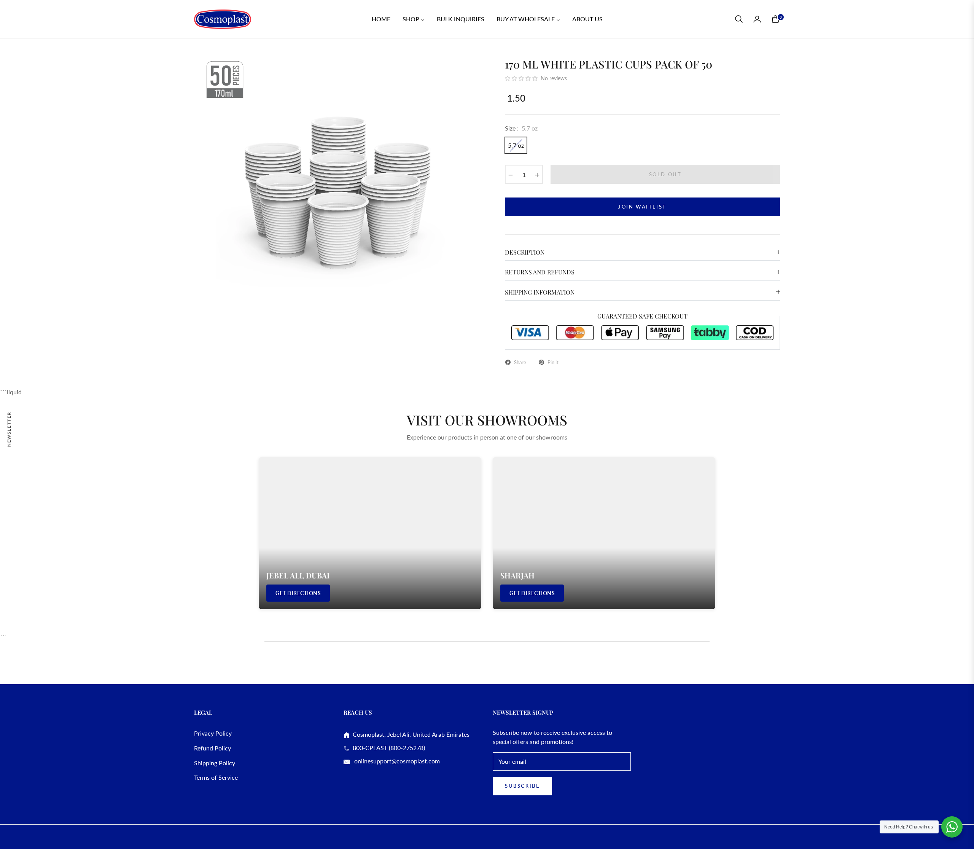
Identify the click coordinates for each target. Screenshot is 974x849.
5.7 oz (516, 145)
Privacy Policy (213, 733)
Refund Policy (212, 748)
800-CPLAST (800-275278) (387, 747)
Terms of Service (216, 777)
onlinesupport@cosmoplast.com (396, 761)
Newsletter (9, 429)
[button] (739, 19)
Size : (521, 128)
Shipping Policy (214, 762)
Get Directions (298, 593)
